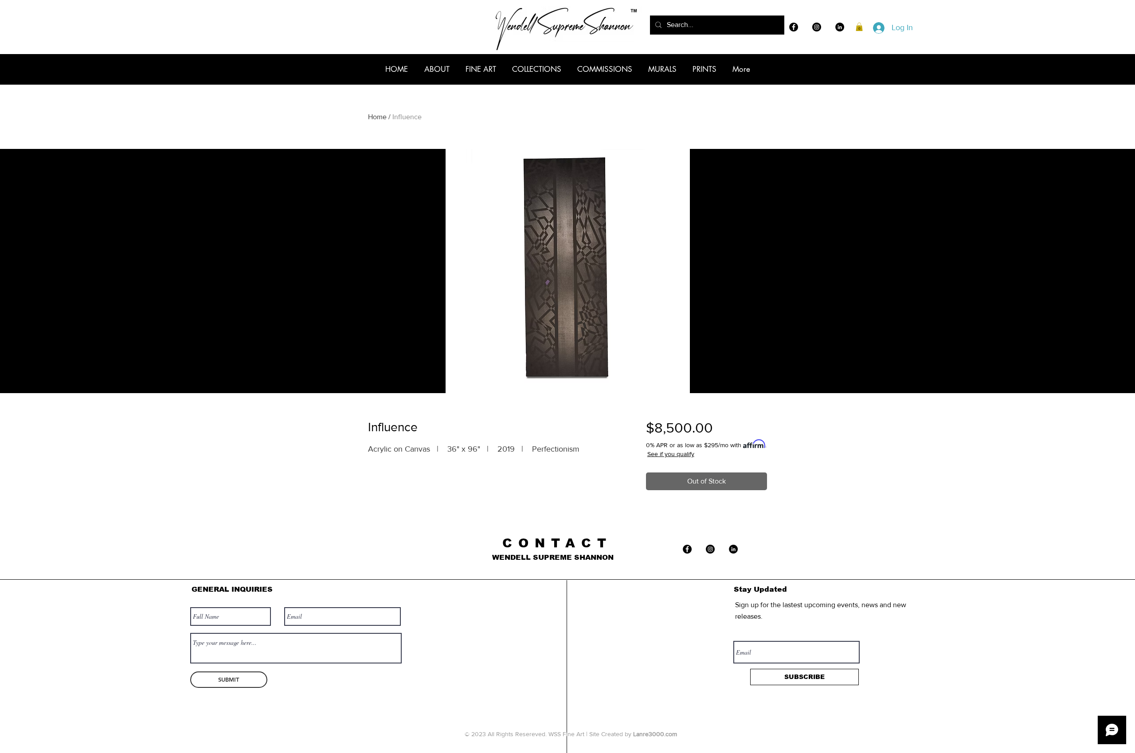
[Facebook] (793, 27)
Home (377, 117)
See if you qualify (670, 453)
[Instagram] (816, 27)
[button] (859, 27)
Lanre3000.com (655, 733)
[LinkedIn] (839, 27)
